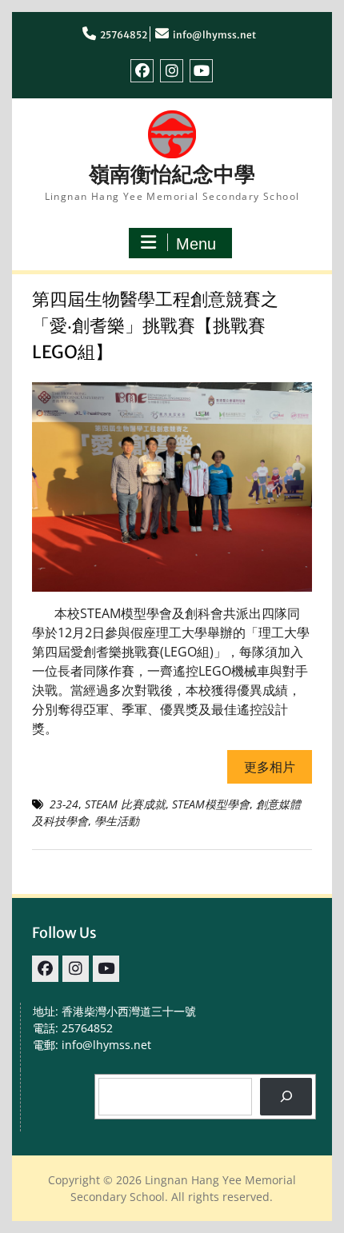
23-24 (64, 804)
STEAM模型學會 (211, 804)
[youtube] (201, 70)
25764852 (123, 35)
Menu (196, 244)
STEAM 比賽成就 (125, 804)
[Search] (286, 1096)
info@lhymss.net (214, 35)
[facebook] (142, 70)
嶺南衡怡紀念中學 (172, 174)
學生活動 (116, 820)
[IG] (171, 70)
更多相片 (269, 767)
